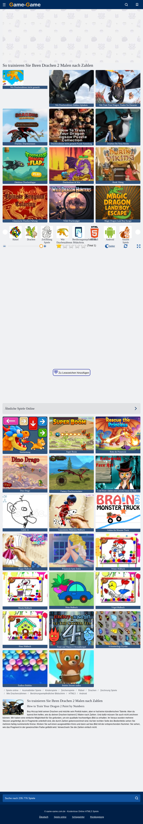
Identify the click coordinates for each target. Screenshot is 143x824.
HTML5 (72, 693)
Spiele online (12, 690)
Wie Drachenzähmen (16, 693)
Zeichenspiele (67, 690)
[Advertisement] (37, 35)
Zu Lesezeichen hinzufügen (73, 372)
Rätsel (81, 690)
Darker (111, 246)
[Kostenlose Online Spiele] (25, 4)
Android (83, 693)
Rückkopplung (97, 817)
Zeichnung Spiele (108, 690)
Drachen (92, 690)
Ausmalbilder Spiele (31, 690)
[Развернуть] (138, 246)
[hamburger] (4, 4)
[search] (136, 798)
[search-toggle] (126, 4)
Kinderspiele (51, 690)
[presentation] (5, 232)
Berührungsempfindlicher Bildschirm (47, 693)
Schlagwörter (78, 817)
